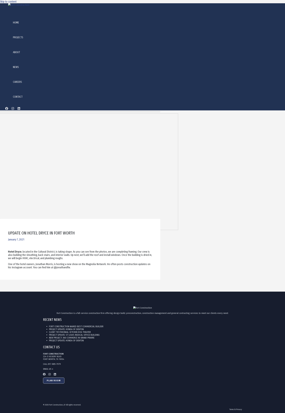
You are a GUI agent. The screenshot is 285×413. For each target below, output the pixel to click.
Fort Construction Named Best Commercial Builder (76, 326)
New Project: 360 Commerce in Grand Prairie (71, 337)
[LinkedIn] (18, 109)
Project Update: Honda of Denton (66, 329)
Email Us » (48, 369)
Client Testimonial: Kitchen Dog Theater (70, 332)
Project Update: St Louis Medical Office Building (74, 334)
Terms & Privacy (235, 409)
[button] (53, 381)
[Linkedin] (55, 374)
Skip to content (8, 1)
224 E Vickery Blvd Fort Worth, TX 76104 (53, 356)
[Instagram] (12, 109)
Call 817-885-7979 (52, 364)
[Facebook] (6, 109)
